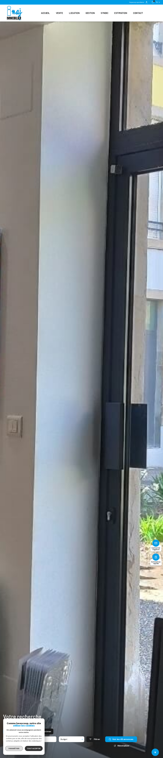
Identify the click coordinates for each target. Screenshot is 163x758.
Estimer (47, 731)
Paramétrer (14, 748)
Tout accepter (33, 748)
